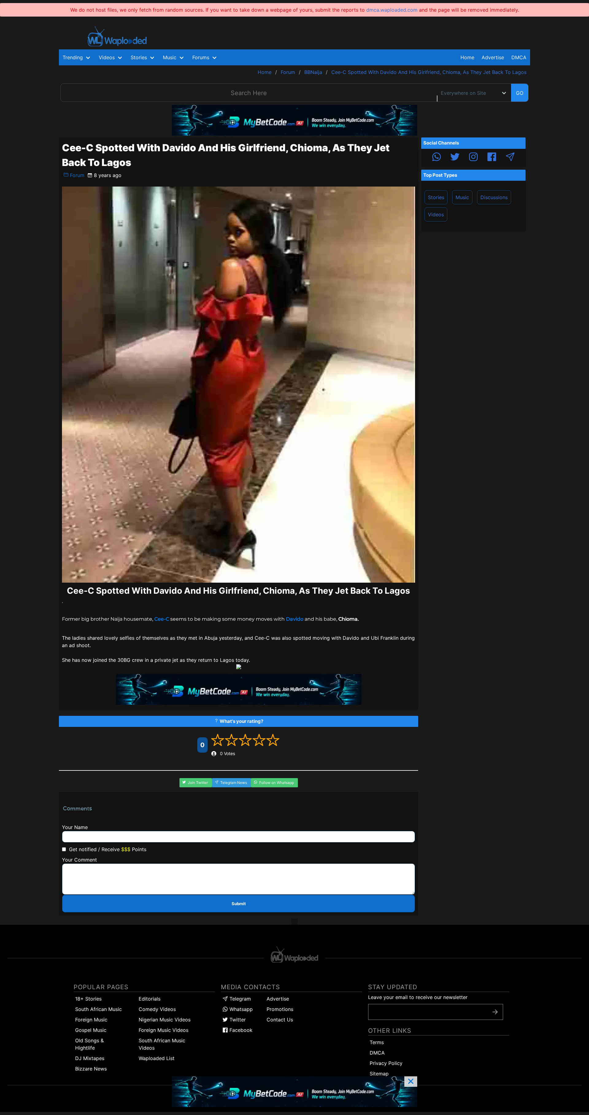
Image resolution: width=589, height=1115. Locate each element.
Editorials (149, 999)
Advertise (278, 999)
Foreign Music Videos (163, 1030)
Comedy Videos (157, 1009)
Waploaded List (157, 1058)
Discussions (494, 197)
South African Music (98, 1009)
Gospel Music (90, 1030)
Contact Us (280, 1020)
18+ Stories (88, 999)
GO (519, 93)
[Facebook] (491, 157)
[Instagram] (473, 157)
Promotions (280, 1009)
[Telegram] (510, 157)
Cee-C (161, 619)
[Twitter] (454, 157)
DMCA (518, 57)
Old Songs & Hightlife (89, 1044)
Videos (436, 214)
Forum (76, 175)
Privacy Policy (386, 1063)
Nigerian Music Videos (165, 1020)
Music (462, 197)
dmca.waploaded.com (392, 10)
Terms (377, 1042)
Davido (294, 619)
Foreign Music (91, 1020)
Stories (436, 197)
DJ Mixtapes (89, 1058)
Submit (239, 903)
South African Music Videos (162, 1044)
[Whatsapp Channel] (436, 157)
